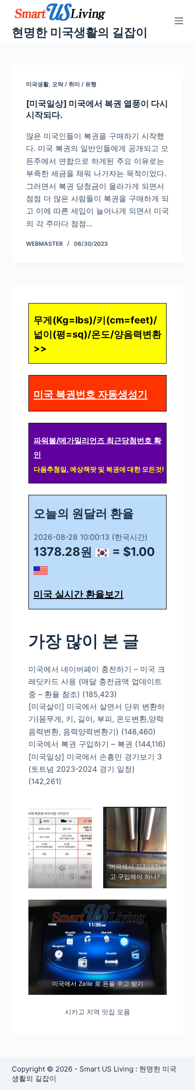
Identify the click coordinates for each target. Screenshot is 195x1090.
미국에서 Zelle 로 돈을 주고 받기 (97, 983)
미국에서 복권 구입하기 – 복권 (80, 744)
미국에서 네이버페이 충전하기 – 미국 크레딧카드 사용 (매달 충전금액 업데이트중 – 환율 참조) (96, 681)
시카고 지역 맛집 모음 (97, 1012)
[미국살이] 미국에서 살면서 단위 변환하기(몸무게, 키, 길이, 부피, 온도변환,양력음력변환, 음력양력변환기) (96, 719)
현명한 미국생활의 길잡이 (80, 32)
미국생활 (37, 84)
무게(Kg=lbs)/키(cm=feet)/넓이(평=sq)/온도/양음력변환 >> (97, 334)
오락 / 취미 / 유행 (74, 84)
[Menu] (179, 21)
